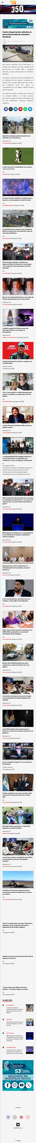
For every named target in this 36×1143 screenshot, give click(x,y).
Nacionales (6, 238)
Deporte (5, 174)
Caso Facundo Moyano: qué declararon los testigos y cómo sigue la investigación (16, 600)
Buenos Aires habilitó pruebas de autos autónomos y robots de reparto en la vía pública (16, 665)
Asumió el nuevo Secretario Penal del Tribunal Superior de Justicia (18, 957)
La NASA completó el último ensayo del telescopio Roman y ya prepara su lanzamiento (15, 330)
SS (8, 41)
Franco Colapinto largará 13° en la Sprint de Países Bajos (17, 763)
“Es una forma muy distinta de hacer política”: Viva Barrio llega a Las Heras (15, 988)
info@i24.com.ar (18, 1128)
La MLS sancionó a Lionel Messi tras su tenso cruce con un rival (17, 168)
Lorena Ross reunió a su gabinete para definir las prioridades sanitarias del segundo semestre (18, 859)
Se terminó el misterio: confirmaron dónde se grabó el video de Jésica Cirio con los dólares (14, 1010)
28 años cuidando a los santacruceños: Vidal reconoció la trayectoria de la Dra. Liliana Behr (17, 795)
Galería (27, 46)
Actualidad (6, 143)
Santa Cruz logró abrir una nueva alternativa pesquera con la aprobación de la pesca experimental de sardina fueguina (17, 925)
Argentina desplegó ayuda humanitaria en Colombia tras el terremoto (16, 137)
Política (5, 575)
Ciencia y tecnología (9, 337)
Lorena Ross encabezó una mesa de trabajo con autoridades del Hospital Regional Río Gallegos (17, 698)
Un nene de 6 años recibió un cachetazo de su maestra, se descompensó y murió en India (17, 199)
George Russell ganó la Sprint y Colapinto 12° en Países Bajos (17, 362)
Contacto (18, 1107)
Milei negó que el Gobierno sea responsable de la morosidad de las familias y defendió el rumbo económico (18, 535)
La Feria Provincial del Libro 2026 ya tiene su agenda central (17, 426)
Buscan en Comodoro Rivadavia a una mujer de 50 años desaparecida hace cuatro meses (18, 298)
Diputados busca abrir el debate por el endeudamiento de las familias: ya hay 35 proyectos (16, 568)
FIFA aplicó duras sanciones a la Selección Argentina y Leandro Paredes (16, 827)
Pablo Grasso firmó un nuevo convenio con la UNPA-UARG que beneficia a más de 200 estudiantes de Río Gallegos (17, 632)
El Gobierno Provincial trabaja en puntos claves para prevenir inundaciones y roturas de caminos (17, 892)
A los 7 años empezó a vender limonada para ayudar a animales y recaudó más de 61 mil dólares (17, 394)
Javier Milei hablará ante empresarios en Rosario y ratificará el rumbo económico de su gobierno (18, 731)
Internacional (7, 205)
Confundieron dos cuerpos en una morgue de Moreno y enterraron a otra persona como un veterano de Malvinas (17, 231)
